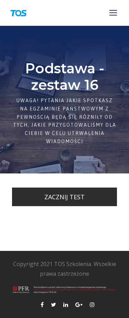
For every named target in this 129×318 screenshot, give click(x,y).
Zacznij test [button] (64, 197)
